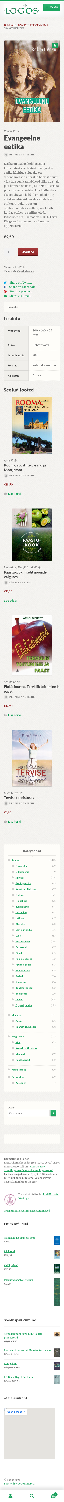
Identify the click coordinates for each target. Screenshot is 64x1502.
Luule (19, 935)
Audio (19, 1020)
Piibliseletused (24, 958)
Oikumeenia (22, 871)
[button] (55, 45)
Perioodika (18, 1077)
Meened (20, 1054)
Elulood (20, 894)
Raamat (23, 25)
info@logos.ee (13, 1170)
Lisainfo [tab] (13, 307)
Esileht (11, 25)
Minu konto (10, 1496)
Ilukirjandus (22, 906)
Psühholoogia (23, 964)
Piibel (19, 952)
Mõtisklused (23, 941)
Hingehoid (21, 900)
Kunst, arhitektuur (26, 889)
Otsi (32, 1496)
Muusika (16, 1015)
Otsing (11, 1107)
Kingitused (18, 1036)
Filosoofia (21, 865)
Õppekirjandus (39, 25)
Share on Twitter (21, 282)
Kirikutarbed (19, 1069)
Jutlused (20, 918)
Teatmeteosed (24, 987)
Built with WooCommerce (19, 1483)
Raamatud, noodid (26, 1026)
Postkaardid (23, 1059)
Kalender (21, 1082)
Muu (18, 1042)
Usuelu (19, 999)
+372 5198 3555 (36, 1166)
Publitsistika (23, 970)
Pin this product (20, 291)
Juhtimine (21, 912)
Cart (49, 1493)
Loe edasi (10, 600)
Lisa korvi (28, 251)
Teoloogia (21, 993)
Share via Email (20, 295)
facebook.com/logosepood (37, 1170)
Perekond (21, 947)
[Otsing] (53, 1113)
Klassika (20, 923)
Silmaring (21, 981)
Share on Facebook (22, 287)
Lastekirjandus (24, 929)
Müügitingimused (14, 1210)
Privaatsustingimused (37, 1210)
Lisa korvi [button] (14, 493)
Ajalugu (20, 877)
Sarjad (19, 976)
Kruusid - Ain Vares (26, 1048)
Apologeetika (23, 883)
